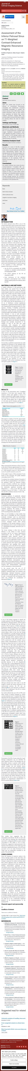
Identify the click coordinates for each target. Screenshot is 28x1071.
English (4, 22)
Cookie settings (14, 1060)
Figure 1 (15, 361)
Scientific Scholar (9, 1042)
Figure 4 (16, 780)
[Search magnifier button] (25, 11)
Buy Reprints (10, 16)
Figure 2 (9, 579)
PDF (23, 17)
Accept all (14, 1067)
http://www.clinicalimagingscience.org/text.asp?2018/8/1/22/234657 (13, 917)
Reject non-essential (14, 1063)
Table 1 (21, 402)
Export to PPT (8, 384)
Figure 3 (15, 716)
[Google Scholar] (9, 932)
